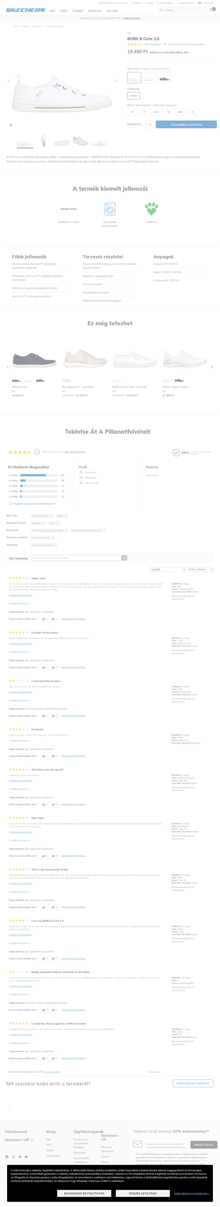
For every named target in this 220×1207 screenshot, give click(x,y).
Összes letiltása (143, 1193)
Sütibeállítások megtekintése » (191, 1193)
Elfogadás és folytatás (84, 1193)
